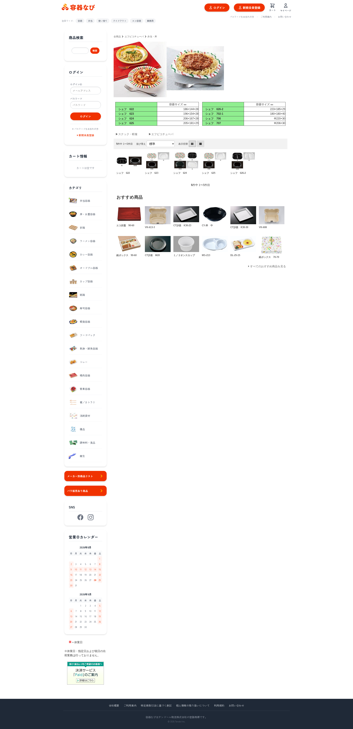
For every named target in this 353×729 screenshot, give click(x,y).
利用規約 (219, 705)
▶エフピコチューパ (161, 134)
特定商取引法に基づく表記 (156, 705)
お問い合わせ (284, 16)
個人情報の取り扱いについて (193, 705)
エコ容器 (136, 20)
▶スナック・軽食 (126, 134)
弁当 (90, 20)
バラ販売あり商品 (77, 491)
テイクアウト (119, 20)
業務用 (150, 20)
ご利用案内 (266, 16)
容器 (80, 20)
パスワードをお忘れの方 (242, 16)
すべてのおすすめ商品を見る (268, 266)
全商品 (117, 36)
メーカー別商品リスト (80, 476)
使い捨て (102, 20)
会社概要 (114, 705)
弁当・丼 (152, 36)
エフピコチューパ (134, 36)
